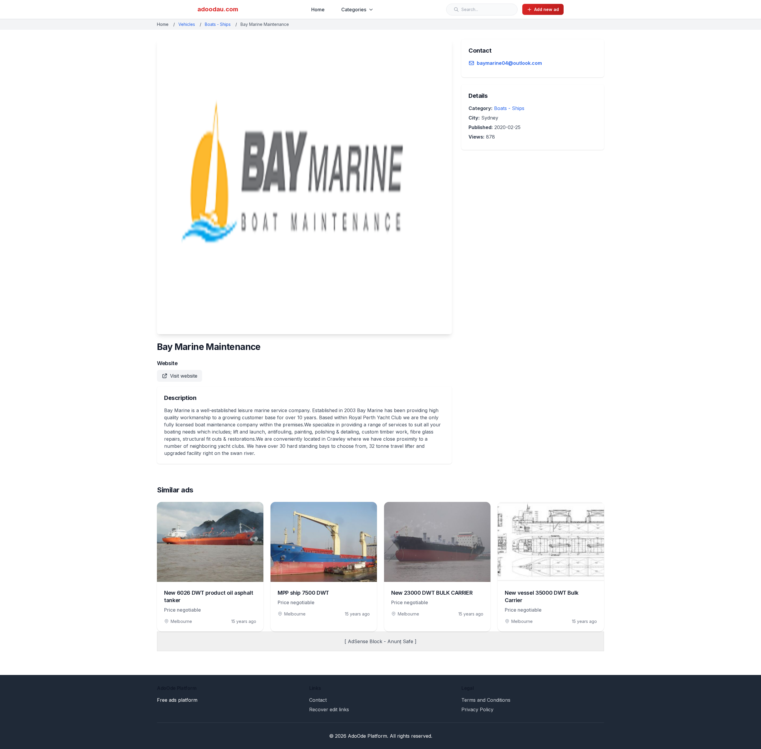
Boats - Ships (218, 24)
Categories (353, 9)
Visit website (183, 376)
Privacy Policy (477, 709)
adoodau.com (217, 9)
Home (318, 9)
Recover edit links (329, 709)
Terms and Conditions (485, 700)
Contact (318, 700)
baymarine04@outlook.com (509, 63)
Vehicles (186, 24)
